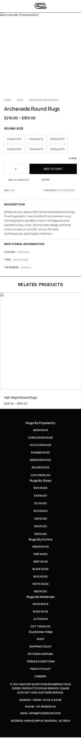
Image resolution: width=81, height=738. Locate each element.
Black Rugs (40, 569)
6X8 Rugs (40, 495)
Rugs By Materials (40, 597)
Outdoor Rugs (40, 445)
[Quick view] (3, 302)
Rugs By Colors (41, 539)
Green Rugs (40, 546)
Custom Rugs (40, 475)
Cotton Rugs (40, 626)
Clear (73, 158)
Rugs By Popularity (40, 423)
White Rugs (40, 584)
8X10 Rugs (41, 488)
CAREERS (40, 676)
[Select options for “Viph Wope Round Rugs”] (77, 386)
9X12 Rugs (40, 511)
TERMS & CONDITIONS (40, 661)
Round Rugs (67, 190)
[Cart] (75, 6)
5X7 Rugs (40, 503)
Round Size (13, 128)
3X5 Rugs (40, 534)
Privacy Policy (40, 669)
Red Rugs (40, 591)
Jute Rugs (40, 619)
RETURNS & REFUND (40, 654)
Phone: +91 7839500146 (40, 706)
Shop (20, 100)
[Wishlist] (3, 296)
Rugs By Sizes (40, 480)
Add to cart (53, 169)
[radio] (14, 139)
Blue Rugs (40, 576)
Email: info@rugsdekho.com (40, 713)
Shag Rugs (40, 611)
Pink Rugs (41, 554)
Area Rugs (40, 430)
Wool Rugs (40, 604)
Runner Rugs (40, 452)
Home (7, 100)
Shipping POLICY (40, 646)
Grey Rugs (40, 561)
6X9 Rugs (40, 526)
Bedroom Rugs (40, 460)
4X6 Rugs (40, 518)
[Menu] (7, 6)
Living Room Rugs (40, 437)
